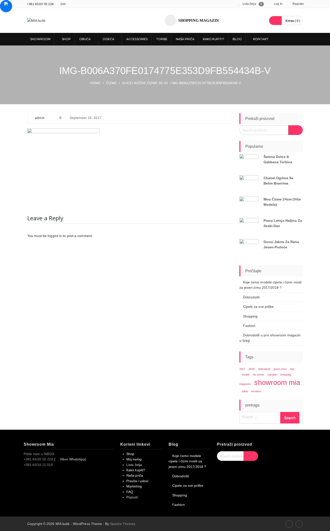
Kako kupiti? (213, 39)
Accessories (137, 39)
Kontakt (260, 39)
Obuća (85, 39)
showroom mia (277, 382)
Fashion (249, 326)
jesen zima (280, 369)
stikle (245, 391)
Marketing (134, 486)
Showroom (39, 39)
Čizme (111, 83)
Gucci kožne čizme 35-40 (145, 83)
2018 (251, 369)
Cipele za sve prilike (258, 307)
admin (39, 118)
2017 (242, 369)
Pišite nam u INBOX (39, 454)
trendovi (256, 391)
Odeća (108, 39)
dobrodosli (264, 369)
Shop (66, 39)
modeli (246, 374)
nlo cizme (258, 374)
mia (292, 369)
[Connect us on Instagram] (299, 524)
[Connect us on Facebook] (289, 524)
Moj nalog (134, 459)
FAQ (129, 492)
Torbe (161, 39)
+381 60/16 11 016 (38, 465)
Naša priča (185, 39)
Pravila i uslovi (137, 481)
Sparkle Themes (122, 524)
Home (95, 83)
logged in (55, 236)
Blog (237, 39)
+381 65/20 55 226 (40, 4)
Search (295, 130)
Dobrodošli (251, 297)
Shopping (250, 316)
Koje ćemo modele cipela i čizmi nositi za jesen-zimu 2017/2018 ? (187, 461)
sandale (272, 374)
